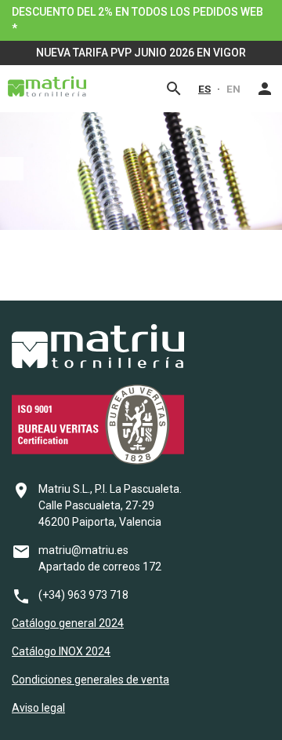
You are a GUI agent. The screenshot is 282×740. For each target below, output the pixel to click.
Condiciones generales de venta (90, 679)
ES (204, 88)
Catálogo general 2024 (68, 623)
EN (233, 88)
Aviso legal (38, 708)
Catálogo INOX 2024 (61, 651)
